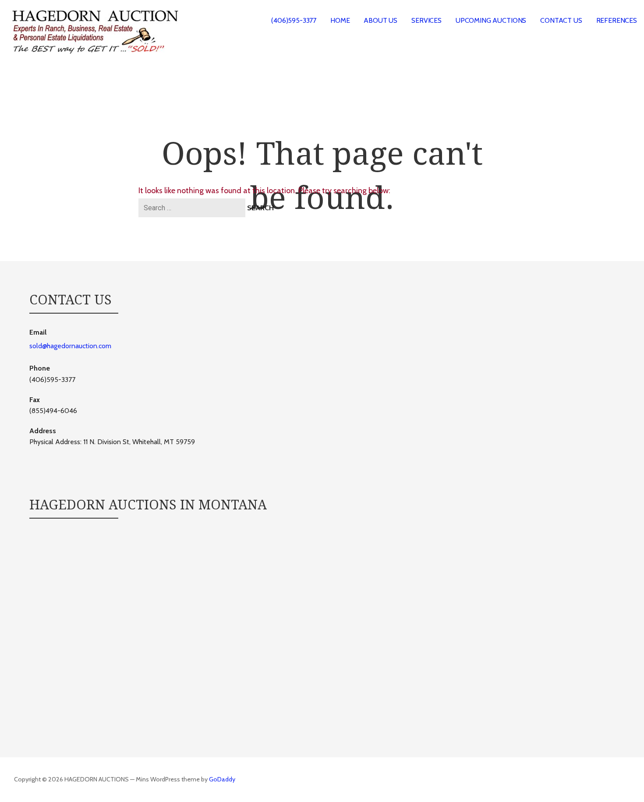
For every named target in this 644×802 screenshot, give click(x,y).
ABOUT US (380, 20)
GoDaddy (222, 779)
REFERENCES (616, 20)
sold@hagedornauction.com (70, 346)
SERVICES (426, 20)
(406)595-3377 (293, 20)
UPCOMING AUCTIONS (491, 20)
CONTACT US (561, 20)
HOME (340, 20)
